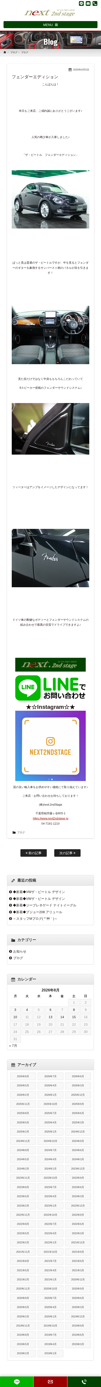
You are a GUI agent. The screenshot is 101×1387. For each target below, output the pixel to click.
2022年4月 (50, 1233)
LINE (16, 1381)
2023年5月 (23, 1196)
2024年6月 (78, 1150)
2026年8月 (23, 1076)
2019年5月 (23, 1344)
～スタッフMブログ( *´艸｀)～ (35, 918)
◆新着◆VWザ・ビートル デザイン (39, 892)
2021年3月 (78, 1270)
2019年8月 (23, 1334)
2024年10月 (50, 1141)
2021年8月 (23, 1261)
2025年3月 (78, 1122)
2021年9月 (78, 1251)
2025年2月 (23, 1131)
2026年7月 (50, 1076)
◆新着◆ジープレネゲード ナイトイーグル (44, 905)
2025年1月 (50, 1131)
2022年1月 (50, 1242)
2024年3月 (78, 1159)
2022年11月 (23, 1214)
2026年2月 (23, 1094)
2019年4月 (50, 1344)
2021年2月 (23, 1279)
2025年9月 (78, 1104)
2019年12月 (78, 1316)
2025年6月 (78, 1113)
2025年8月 (23, 1113)
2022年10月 (50, 1214)
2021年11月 (23, 1251)
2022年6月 (78, 1224)
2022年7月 (50, 1224)
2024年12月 (78, 1131)
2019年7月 (50, 1334)
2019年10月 (50, 1325)
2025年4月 (50, 1122)
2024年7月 (50, 1150)
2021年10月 (50, 1251)
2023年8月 (23, 1187)
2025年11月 (23, 1104)
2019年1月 (50, 1353)
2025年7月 (50, 1113)
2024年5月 (23, 1159)
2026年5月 (23, 1085)
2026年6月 (78, 1076)
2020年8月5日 (81, 69)
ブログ (13, 52)
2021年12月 (78, 1242)
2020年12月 (78, 1279)
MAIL (50, 1381)
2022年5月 (23, 1233)
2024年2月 (23, 1168)
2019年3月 (78, 1344)
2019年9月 (78, 1325)
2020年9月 (78, 1288)
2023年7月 (50, 1187)
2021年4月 (50, 1270)
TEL (84, 1381)
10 (15, 1017)
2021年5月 (23, 1270)
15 (74, 1017)
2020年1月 (50, 1316)
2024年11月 (23, 1141)
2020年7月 (50, 1298)
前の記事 (34, 853)
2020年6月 (78, 1298)
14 (62, 1017)
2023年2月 (23, 1205)
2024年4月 (50, 1159)
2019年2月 (23, 1353)
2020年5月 (23, 1307)
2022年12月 (78, 1205)
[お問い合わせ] (88, 3)
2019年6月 (78, 1334)
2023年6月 (78, 1187)
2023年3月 (78, 1196)
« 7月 (13, 1045)
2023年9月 (78, 1177)
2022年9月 (78, 1214)
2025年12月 (78, 1094)
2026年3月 (78, 1085)
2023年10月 (50, 1177)
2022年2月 (23, 1242)
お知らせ (19, 951)
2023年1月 (50, 1205)
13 (50, 1017)
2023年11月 (23, 1177)
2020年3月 (78, 1307)
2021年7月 (50, 1261)
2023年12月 (78, 1168)
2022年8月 (23, 1224)
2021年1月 (50, 1279)
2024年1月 (50, 1168)
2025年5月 (23, 1122)
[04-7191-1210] (95, 3)
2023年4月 (50, 1196)
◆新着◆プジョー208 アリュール (37, 912)
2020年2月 (23, 1316)
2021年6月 (78, 1261)
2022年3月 (78, 1233)
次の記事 (66, 853)
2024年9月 (78, 1141)
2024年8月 (23, 1150)
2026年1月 (50, 1094)
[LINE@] (81, 3)
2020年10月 (50, 1288)
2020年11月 (23, 1288)
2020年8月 (23, 1298)
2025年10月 (50, 1104)
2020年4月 (50, 1307)
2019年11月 (23, 1325)
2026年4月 (50, 1085)
